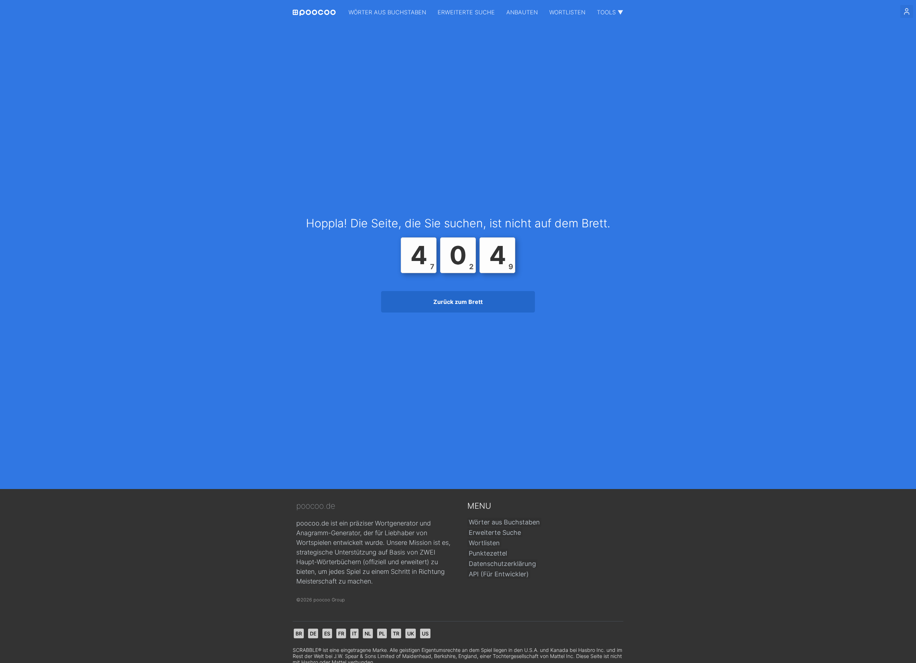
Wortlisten (567, 12)
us (425, 633)
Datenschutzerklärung (502, 563)
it (354, 633)
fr (341, 633)
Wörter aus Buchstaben (387, 12)
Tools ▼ (610, 12)
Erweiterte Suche (466, 12)
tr (396, 633)
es (327, 633)
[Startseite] (314, 13)
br (299, 633)
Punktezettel (488, 553)
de (313, 633)
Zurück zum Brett (458, 301)
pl (382, 633)
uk (410, 633)
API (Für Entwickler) (499, 574)
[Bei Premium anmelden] (906, 11)
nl (368, 633)
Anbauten (522, 12)
